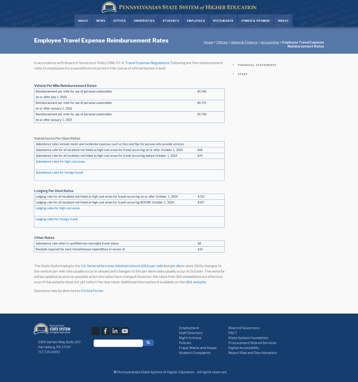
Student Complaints (194, 353)
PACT (232, 333)
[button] (148, 342)
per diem (177, 266)
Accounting (270, 42)
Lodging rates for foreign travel (57, 219)
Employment (189, 328)
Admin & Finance (244, 42)
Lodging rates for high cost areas (58, 208)
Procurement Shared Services (252, 343)
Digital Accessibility (243, 348)
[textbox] (118, 343)
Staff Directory (191, 333)
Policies (185, 343)
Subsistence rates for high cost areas (60, 161)
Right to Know (190, 338)
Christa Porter (92, 291)
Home (208, 42)
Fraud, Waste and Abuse (198, 348)
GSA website (196, 282)
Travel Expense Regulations (147, 63)
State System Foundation (248, 338)
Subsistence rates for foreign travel (59, 172)
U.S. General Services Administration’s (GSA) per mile (122, 266)
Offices (222, 42)
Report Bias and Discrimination (252, 353)
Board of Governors (243, 328)
